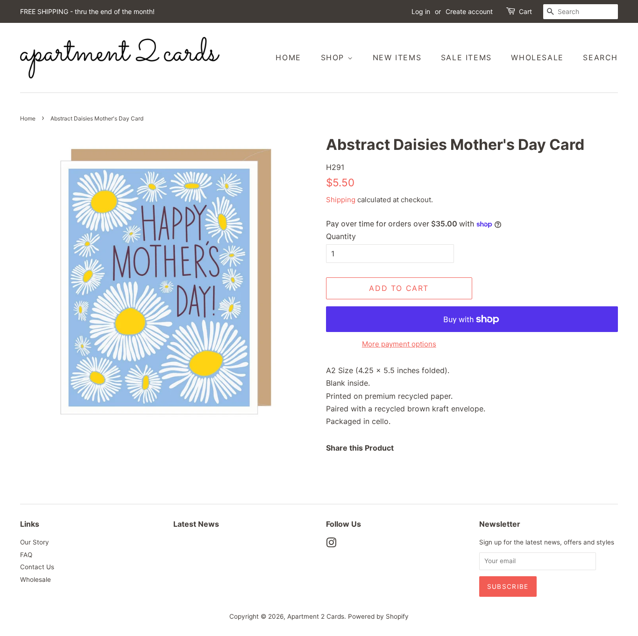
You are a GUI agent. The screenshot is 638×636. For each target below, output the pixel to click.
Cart (525, 11)
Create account (469, 11)
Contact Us (37, 567)
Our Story (34, 542)
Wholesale (537, 57)
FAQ (26, 554)
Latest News (196, 524)
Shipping (340, 199)
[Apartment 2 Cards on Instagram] (331, 544)
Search (600, 57)
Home (288, 57)
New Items (397, 57)
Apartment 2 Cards (315, 616)
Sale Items (466, 57)
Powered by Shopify (378, 616)
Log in (420, 11)
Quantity (341, 236)
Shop (334, 57)
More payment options (399, 343)
